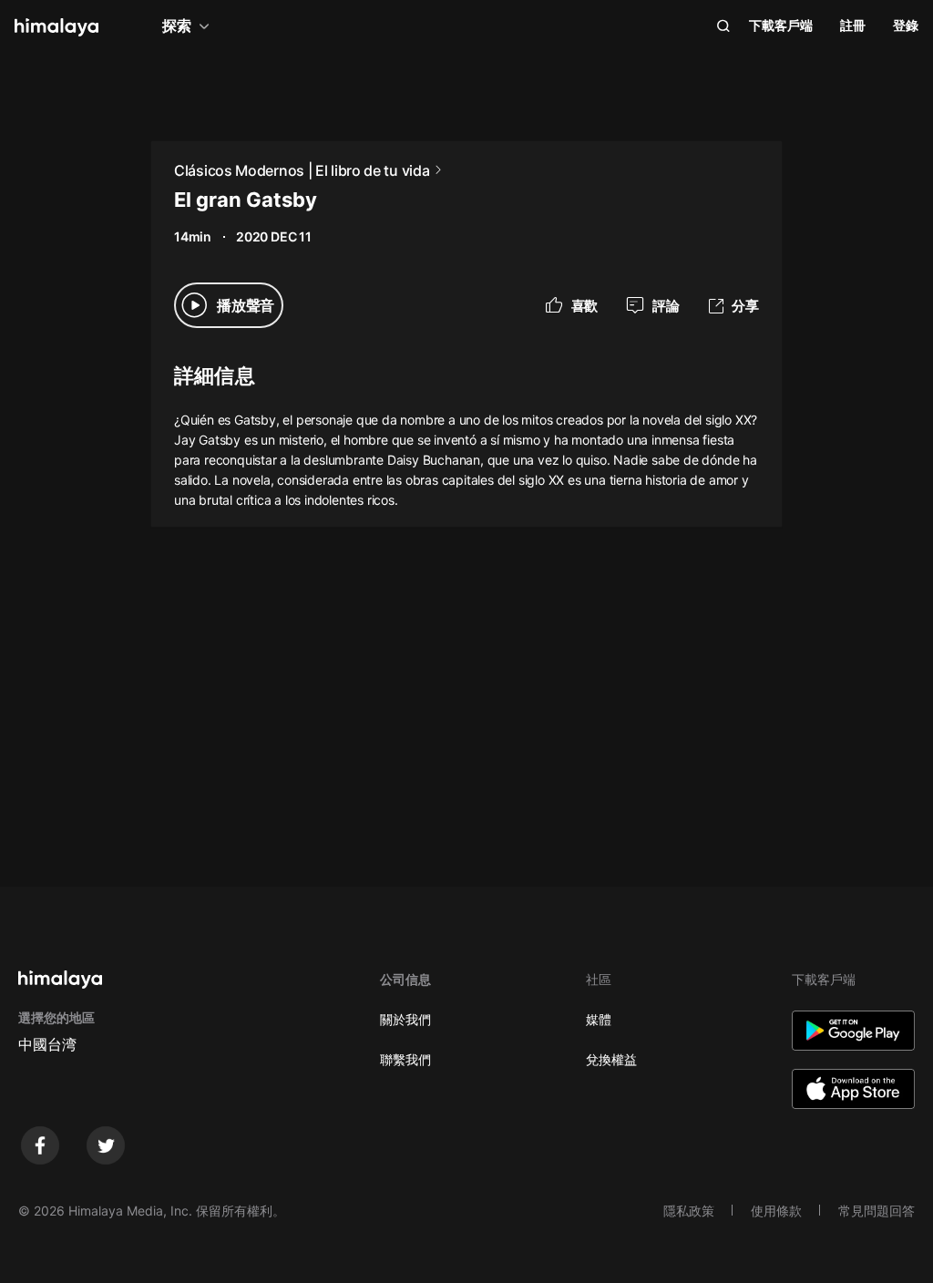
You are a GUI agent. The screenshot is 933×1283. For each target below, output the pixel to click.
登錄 (905, 25)
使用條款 (776, 1210)
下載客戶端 (781, 25)
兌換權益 (611, 1059)
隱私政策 (688, 1210)
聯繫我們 (405, 1059)
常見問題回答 (876, 1210)
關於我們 (405, 1019)
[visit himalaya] (56, 27)
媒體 (598, 1019)
